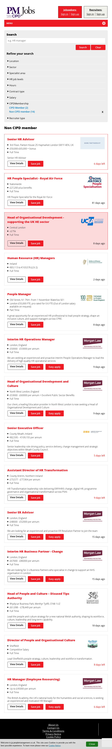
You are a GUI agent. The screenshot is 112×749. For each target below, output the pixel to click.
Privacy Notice (53, 734)
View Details (16, 163)
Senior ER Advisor (20, 512)
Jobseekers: (70, 9)
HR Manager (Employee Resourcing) (33, 679)
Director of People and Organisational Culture (41, 640)
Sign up (75, 14)
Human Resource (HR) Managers (31, 258)
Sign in (64, 14)
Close (92, 744)
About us (53, 724)
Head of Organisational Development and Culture (38, 384)
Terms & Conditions (53, 731)
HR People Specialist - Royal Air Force (34, 178)
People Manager (19, 294)
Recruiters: (95, 9)
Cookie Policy (53, 737)
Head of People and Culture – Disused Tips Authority (38, 596)
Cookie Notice (55, 745)
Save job (35, 163)
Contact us (53, 728)
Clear (98, 47)
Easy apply (55, 366)
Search (83, 47)
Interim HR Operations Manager (31, 339)
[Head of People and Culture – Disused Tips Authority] (92, 598)
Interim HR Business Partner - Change (35, 551)
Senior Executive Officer (25, 428)
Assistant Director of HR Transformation (37, 470)
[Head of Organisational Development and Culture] (92, 385)
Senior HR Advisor (20, 139)
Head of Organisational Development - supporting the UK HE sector (35, 219)
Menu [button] (9, 23)
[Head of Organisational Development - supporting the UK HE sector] (92, 221)
